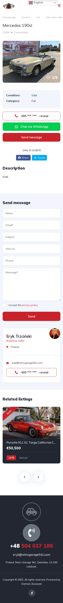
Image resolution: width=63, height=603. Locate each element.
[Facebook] (32, 593)
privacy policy (30, 305)
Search (26, 17)
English (38, 2)
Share (25, 157)
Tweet (41, 157)
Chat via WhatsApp (34, 126)
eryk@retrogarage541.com (31, 554)
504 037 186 (31, 545)
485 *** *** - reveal (34, 116)
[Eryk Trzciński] (54, 333)
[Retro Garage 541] (9, 6)
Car (38, 17)
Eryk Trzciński (18, 336)
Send (31, 316)
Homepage (9, 17)
